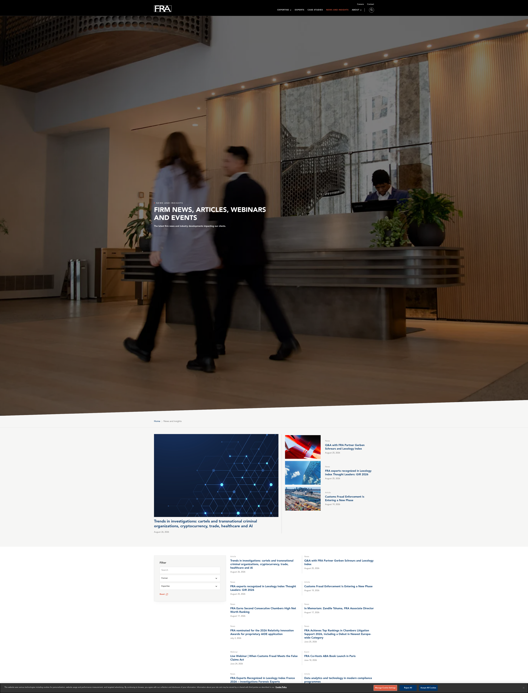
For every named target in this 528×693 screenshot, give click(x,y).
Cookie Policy (281, 687)
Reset (162, 594)
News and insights (337, 10)
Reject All (408, 688)
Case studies (315, 10)
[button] (284, 10)
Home (157, 421)
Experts (299, 10)
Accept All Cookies (428, 688)
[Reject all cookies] (524, 688)
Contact (370, 4)
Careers (360, 4)
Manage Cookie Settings (385, 688)
